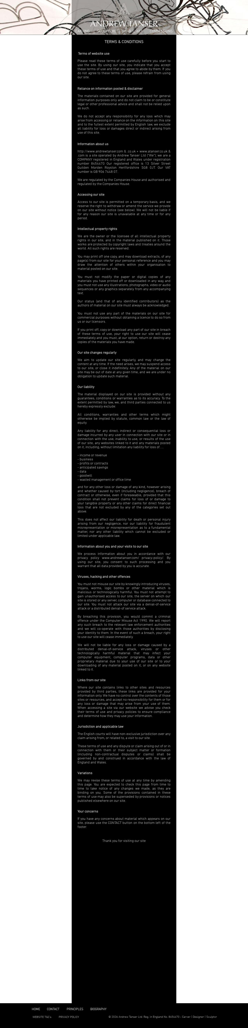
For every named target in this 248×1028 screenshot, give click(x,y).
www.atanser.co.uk (153, 152)
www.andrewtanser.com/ (120, 558)
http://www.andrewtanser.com (100, 152)
